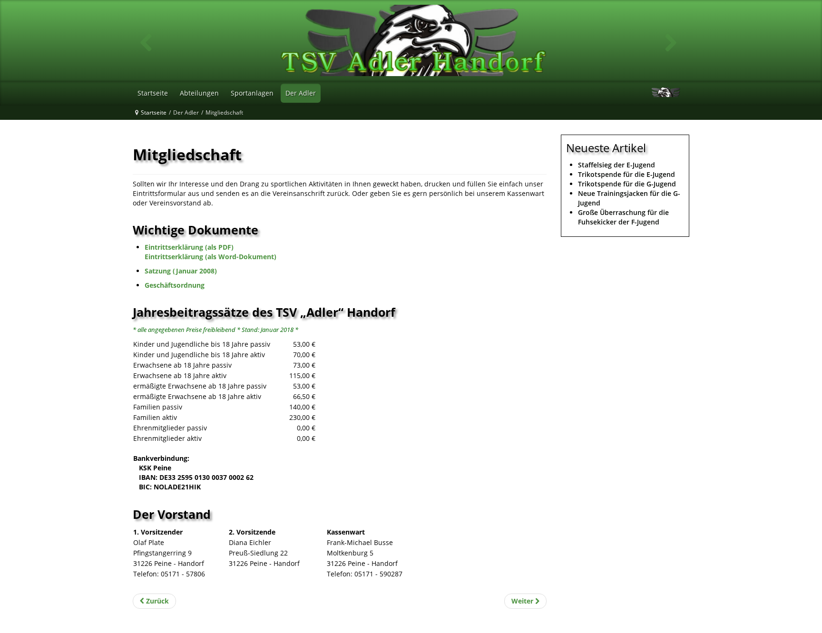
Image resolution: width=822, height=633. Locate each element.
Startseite (153, 112)
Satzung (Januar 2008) (181, 270)
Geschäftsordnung (175, 285)
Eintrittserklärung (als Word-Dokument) (210, 256)
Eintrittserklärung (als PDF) (189, 247)
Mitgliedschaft (187, 154)
